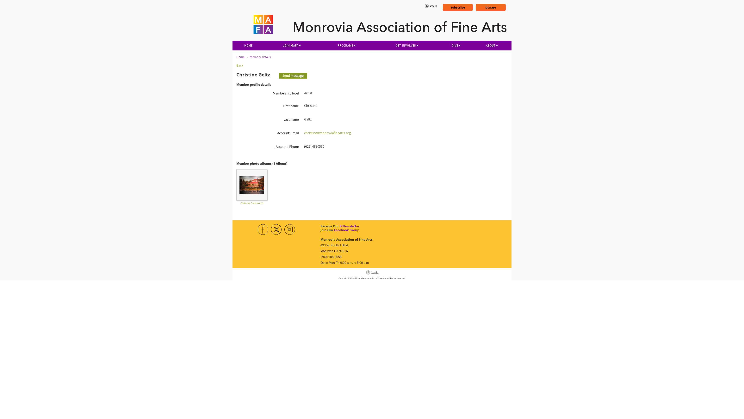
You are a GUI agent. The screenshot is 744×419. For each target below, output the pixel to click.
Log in (433, 5)
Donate (490, 7)
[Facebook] (263, 229)
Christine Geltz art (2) (252, 203)
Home (240, 57)
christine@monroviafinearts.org (327, 133)
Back (239, 65)
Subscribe (458, 7)
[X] (276, 229)
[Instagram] (289, 229)
